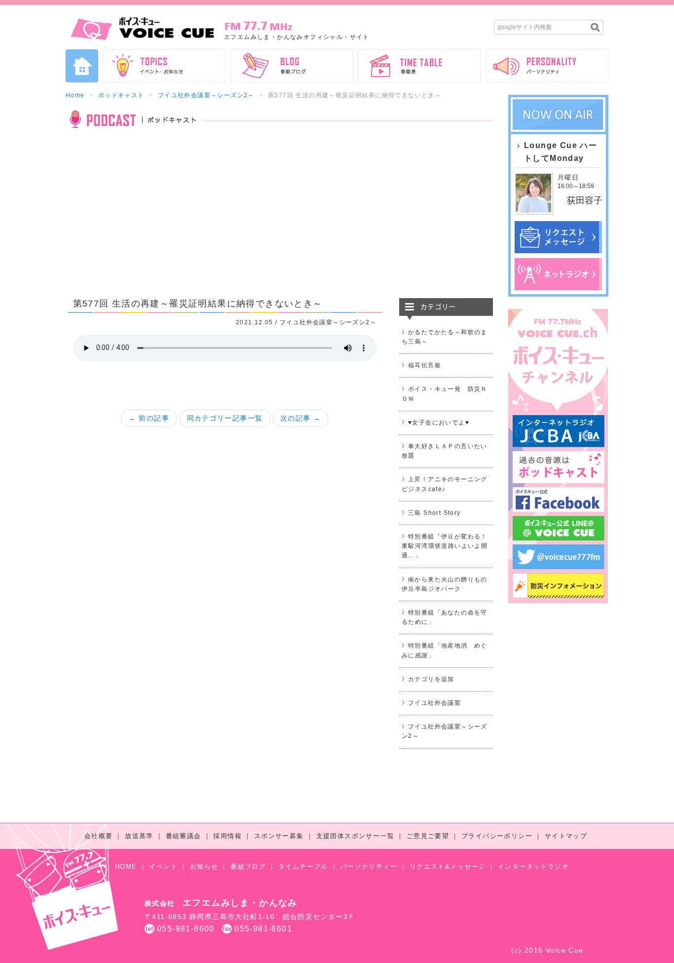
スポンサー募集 (279, 836)
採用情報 (227, 836)
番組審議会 (183, 836)
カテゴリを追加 (431, 679)
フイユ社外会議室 (434, 702)
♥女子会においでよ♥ (438, 422)
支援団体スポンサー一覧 (355, 836)
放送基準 (139, 836)
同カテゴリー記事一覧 (225, 418)
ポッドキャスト (121, 95)
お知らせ (204, 866)
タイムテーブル (303, 866)
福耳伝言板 (424, 365)
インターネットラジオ (533, 866)
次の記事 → (300, 418)
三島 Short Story (434, 512)
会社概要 (98, 836)
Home (75, 95)
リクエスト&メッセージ (448, 866)
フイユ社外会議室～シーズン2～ (206, 95)
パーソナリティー (368, 866)
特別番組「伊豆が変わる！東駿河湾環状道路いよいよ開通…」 (444, 546)
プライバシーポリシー (496, 836)
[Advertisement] (279, 219)
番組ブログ (248, 866)
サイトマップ (566, 836)
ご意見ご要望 (428, 836)
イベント (163, 866)
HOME (126, 866)
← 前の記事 (149, 418)
